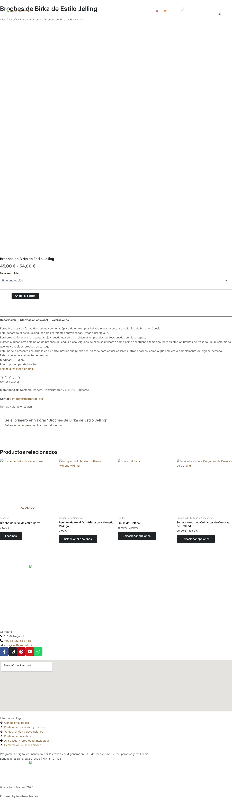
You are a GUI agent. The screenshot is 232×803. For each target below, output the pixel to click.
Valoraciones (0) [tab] (62, 320)
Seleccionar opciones (78, 539)
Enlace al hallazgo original (17, 368)
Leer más (11, 536)
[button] (131, 11)
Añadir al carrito (25, 295)
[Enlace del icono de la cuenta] (187, 11)
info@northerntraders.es (27, 398)
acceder (19, 425)
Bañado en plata (9, 273)
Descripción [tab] (8, 320)
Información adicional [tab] (34, 320)
